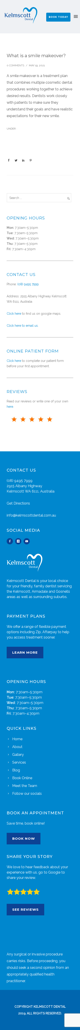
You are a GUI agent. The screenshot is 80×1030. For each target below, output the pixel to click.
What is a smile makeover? (36, 55)
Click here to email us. (22, 325)
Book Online (22, 778)
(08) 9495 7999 (28, 284)
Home (17, 739)
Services (19, 762)
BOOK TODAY (58, 17)
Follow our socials (27, 793)
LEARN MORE (25, 652)
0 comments (15, 65)
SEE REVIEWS (25, 909)
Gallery (18, 754)
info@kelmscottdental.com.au (31, 515)
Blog (16, 770)
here (10, 406)
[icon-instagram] (19, 541)
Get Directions (18, 503)
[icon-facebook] (11, 541)
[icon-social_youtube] (27, 541)
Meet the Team (24, 786)
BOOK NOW (23, 838)
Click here (14, 313)
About (17, 747)
